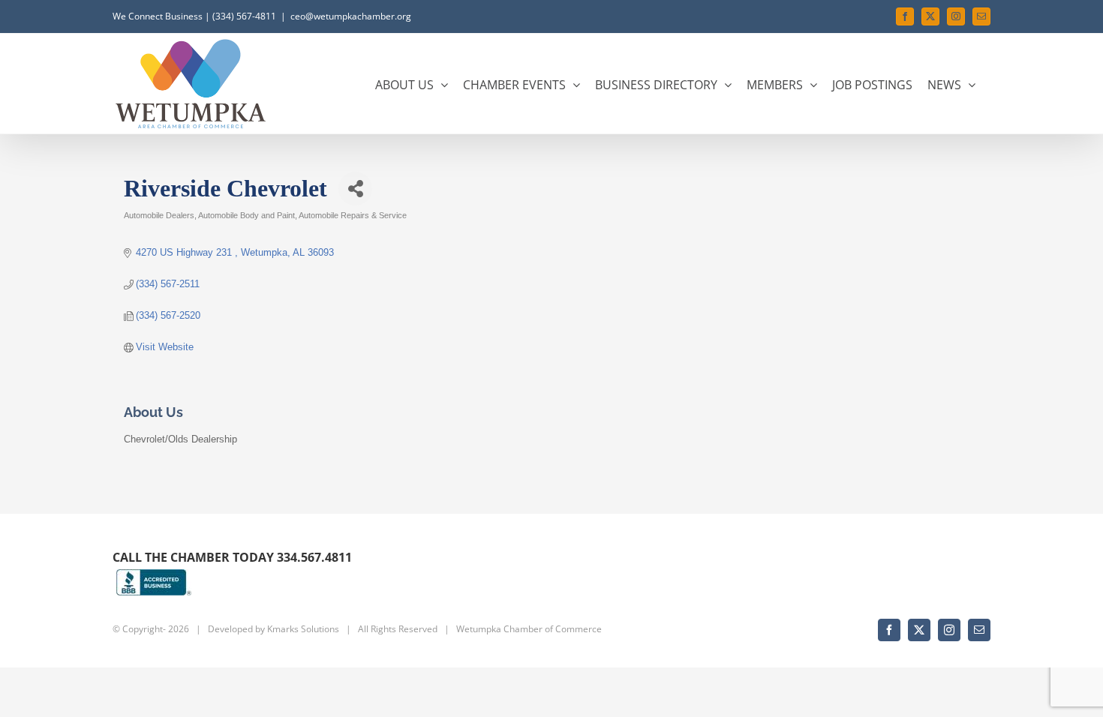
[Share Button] (355, 189)
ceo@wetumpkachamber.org (350, 16)
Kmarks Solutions (303, 628)
